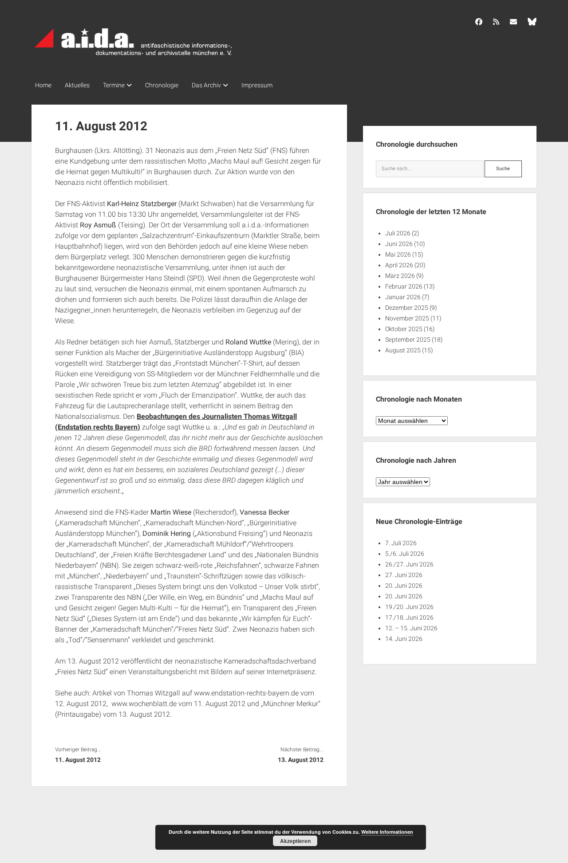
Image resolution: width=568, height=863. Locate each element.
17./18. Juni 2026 (409, 617)
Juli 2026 (397, 233)
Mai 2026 (398, 254)
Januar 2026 (403, 297)
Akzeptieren (295, 841)
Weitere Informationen (387, 831)
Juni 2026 (399, 243)
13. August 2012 (300, 759)
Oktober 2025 (403, 328)
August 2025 (403, 350)
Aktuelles (77, 85)
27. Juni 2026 (403, 574)
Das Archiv (206, 85)
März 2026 (400, 275)
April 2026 (399, 265)
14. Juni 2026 (403, 638)
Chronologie (161, 85)
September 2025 (407, 339)
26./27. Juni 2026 (409, 564)
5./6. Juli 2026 (404, 553)
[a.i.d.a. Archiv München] (134, 57)
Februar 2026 (403, 286)
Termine (114, 85)
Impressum (256, 85)
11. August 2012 (78, 759)
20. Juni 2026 (403, 585)
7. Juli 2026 (401, 543)
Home (43, 85)
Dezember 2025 (406, 307)
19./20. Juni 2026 (409, 606)
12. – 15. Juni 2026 (411, 628)
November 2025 (407, 318)
